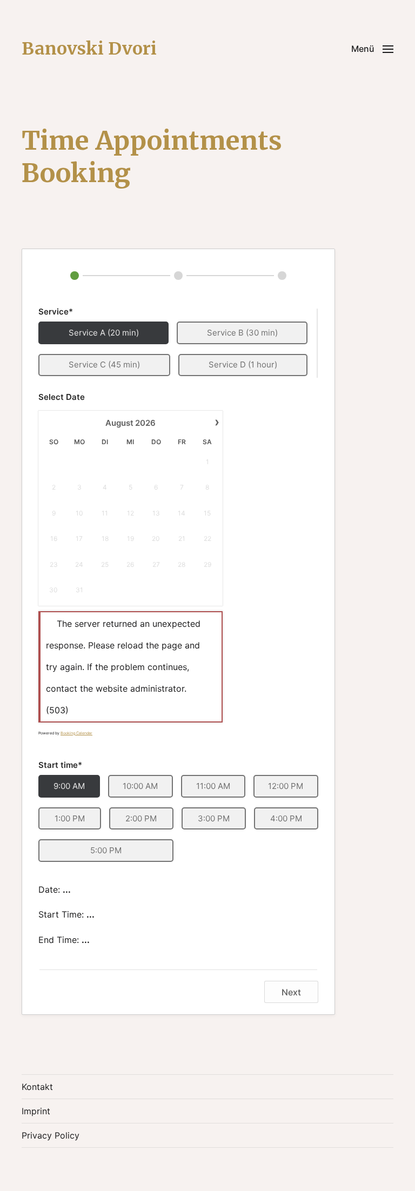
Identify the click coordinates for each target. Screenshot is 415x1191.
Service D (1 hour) (243, 364)
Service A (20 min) (104, 332)
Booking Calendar (76, 733)
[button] (372, 48)
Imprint (36, 1111)
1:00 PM (70, 818)
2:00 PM (141, 818)
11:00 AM (213, 786)
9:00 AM (69, 786)
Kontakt (37, 1086)
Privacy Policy (50, 1135)
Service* (55, 311)
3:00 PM (214, 818)
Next (291, 992)
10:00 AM (140, 786)
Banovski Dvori (89, 48)
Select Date (61, 397)
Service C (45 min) (104, 364)
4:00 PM (286, 818)
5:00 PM (106, 850)
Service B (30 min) (242, 332)
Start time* (60, 765)
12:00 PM (285, 786)
